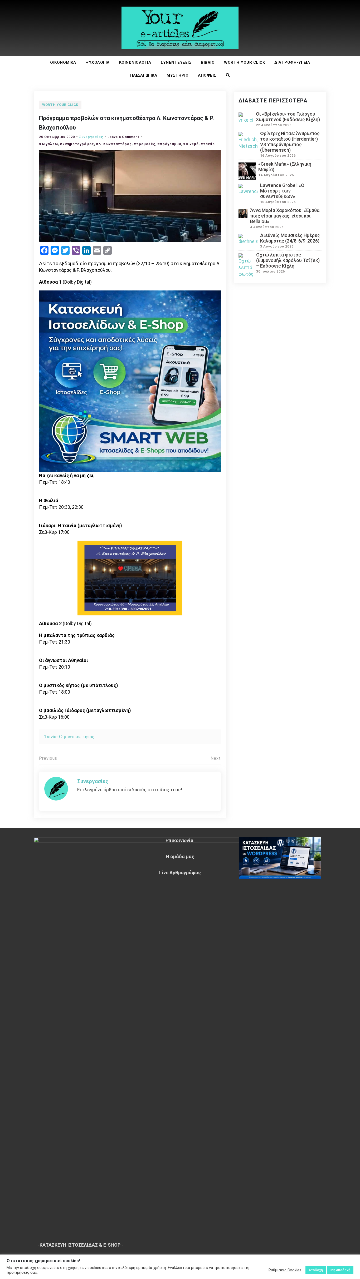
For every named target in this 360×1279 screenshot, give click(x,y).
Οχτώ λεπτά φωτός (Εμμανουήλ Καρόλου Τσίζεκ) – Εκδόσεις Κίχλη (288, 260)
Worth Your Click (244, 62)
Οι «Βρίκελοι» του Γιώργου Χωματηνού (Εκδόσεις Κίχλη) (288, 116)
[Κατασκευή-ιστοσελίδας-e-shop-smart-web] (130, 380)
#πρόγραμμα (169, 144)
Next (216, 758)
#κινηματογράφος (77, 144)
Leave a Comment (123, 137)
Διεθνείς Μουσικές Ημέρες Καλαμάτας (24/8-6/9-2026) (290, 238)
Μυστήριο (177, 75)
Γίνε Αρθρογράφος (180, 872)
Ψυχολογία (97, 62)
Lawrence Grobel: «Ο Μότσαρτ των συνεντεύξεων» (282, 190)
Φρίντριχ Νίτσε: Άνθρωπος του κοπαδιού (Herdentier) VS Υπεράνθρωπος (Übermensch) (290, 142)
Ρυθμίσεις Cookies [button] (285, 1270)
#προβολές (144, 144)
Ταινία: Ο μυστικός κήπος (69, 736)
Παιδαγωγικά (143, 75)
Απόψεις (207, 75)
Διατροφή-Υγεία (292, 62)
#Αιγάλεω (48, 144)
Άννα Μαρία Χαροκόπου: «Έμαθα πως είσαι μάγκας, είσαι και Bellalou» (284, 216)
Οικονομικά (63, 62)
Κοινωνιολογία (135, 62)
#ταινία (208, 144)
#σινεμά (191, 144)
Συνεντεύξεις (175, 62)
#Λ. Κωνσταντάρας (114, 144)
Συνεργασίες (91, 137)
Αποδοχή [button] (316, 1270)
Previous (48, 758)
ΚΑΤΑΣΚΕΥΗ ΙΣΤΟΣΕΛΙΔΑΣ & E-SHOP (80, 1245)
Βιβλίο (208, 62)
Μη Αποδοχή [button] (340, 1270)
